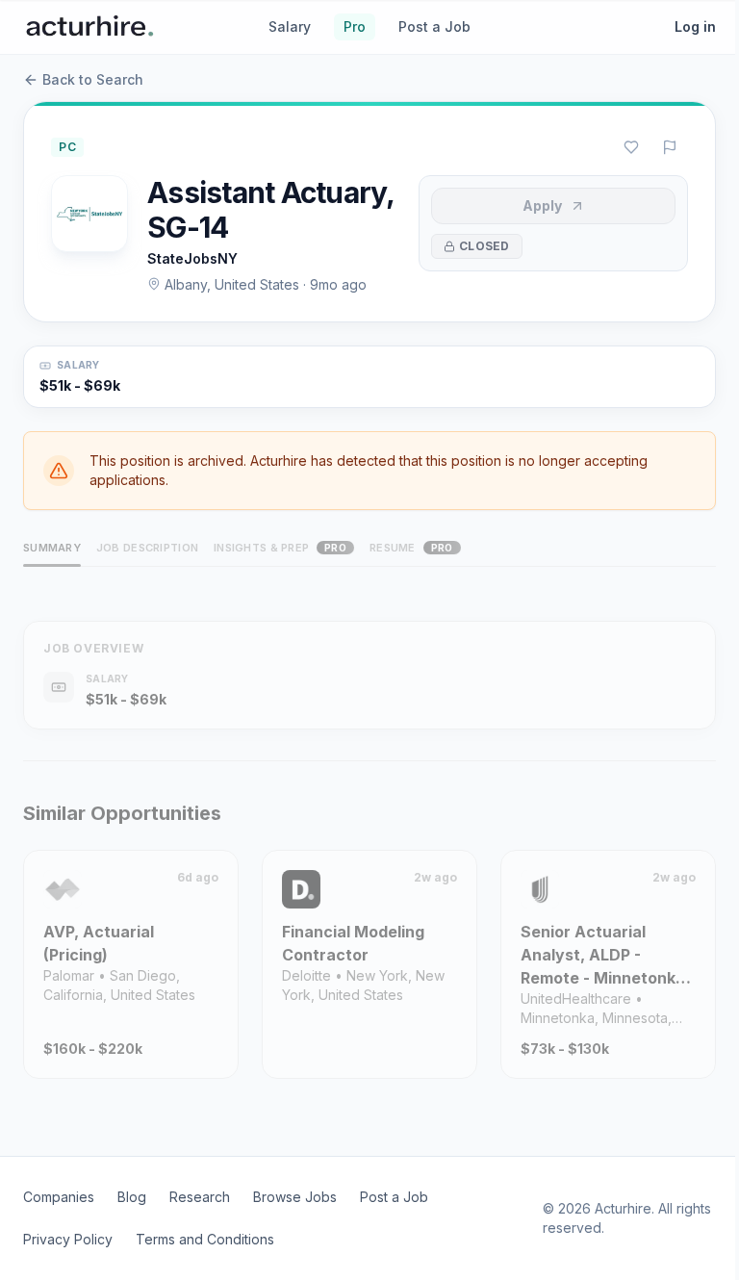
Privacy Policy (68, 1239)
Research (199, 1197)
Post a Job (434, 26)
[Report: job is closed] (669, 147)
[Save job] (631, 147)
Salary (289, 26)
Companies (58, 1197)
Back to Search (92, 79)
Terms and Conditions (205, 1239)
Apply (542, 205)
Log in (695, 26)
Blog (131, 1197)
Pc (67, 147)
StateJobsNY (192, 258)
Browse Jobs (295, 1197)
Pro (355, 26)
